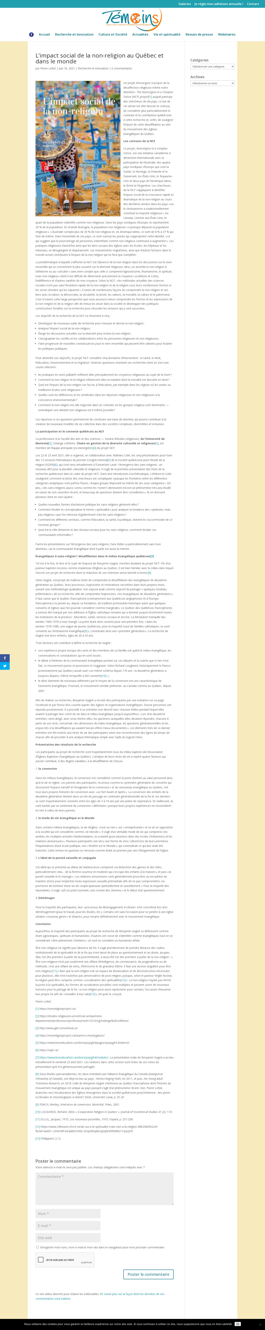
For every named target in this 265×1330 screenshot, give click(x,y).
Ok (237, 1324)
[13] (92, 994)
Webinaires (227, 35)
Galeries (184, 4)
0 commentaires (122, 68)
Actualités (140, 35)
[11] (54, 971)
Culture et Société (113, 35)
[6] (55, 464)
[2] (50, 443)
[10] (103, 676)
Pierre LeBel (48, 68)
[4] (94, 448)
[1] (150, 97)
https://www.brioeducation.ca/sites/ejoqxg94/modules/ (74, 1057)
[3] (156, 443)
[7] (152, 556)
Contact (253, 4)
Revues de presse (199, 35)
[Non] (260, 1325)
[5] (109, 460)
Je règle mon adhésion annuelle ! (219, 4)
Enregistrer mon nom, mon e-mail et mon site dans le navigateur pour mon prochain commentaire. (102, 1247)
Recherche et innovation (74, 35)
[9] (85, 631)
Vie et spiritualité (166, 35)
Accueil (44, 35)
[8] (149, 573)
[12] (123, 980)
